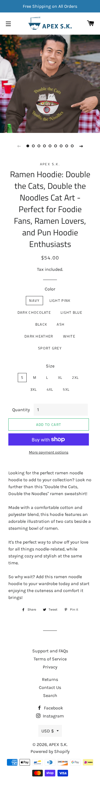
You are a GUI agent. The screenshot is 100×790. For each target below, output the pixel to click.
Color (50, 289)
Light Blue (71, 312)
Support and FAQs (50, 650)
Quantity (21, 409)
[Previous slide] (19, 146)
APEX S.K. (58, 744)
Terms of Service (50, 659)
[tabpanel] (50, 83)
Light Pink (60, 300)
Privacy (50, 667)
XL (60, 377)
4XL (50, 389)
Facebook (53, 708)
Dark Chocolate (34, 312)
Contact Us (50, 687)
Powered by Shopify (50, 751)
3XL (33, 389)
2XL (75, 377)
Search (50, 695)
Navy (34, 300)
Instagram (53, 716)
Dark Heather (38, 336)
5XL (66, 389)
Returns (50, 679)
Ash (60, 324)
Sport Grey (50, 348)
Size (50, 366)
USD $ (47, 731)
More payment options (48, 452)
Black (41, 324)
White (69, 336)
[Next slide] (81, 146)
